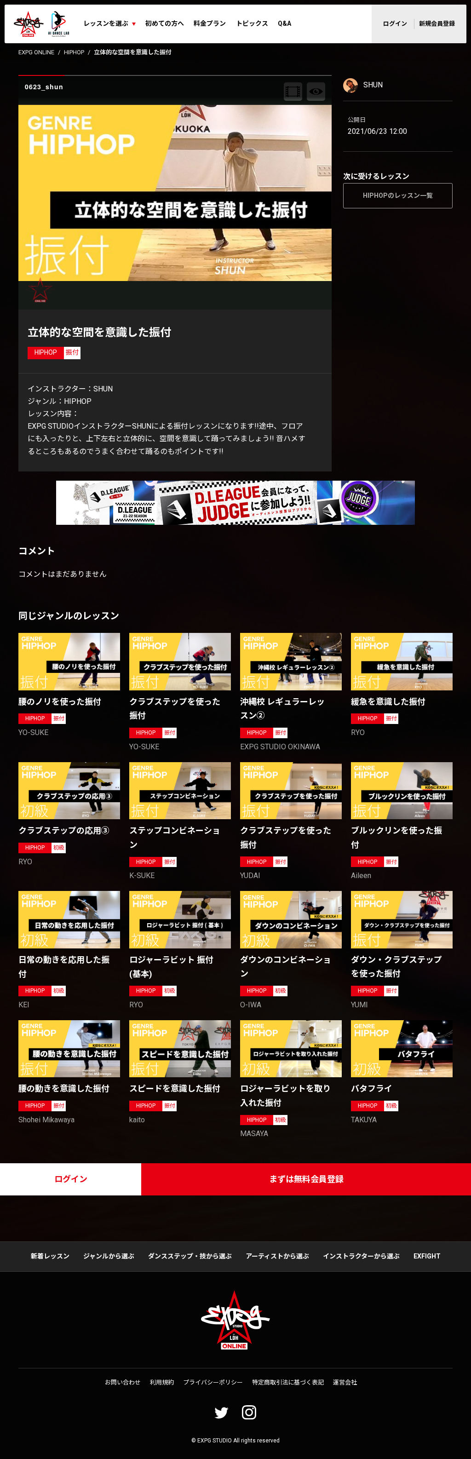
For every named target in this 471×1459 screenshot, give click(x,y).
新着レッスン (50, 1256)
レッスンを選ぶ (105, 23)
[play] (176, 193)
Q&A (284, 23)
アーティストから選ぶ (277, 1256)
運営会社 (345, 1382)
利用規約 (162, 1382)
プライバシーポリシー (213, 1382)
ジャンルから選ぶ (108, 1256)
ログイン (395, 23)
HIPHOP (74, 52)
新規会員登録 (437, 23)
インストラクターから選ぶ (361, 1256)
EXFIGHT (427, 1256)
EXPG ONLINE (36, 52)
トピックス (252, 23)
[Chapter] (293, 91)
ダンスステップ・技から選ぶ (190, 1256)
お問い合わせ (123, 1382)
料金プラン (210, 23)
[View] (316, 91)
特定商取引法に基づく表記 (288, 1382)
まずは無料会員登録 (306, 1179)
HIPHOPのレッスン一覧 (398, 195)
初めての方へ (164, 23)
